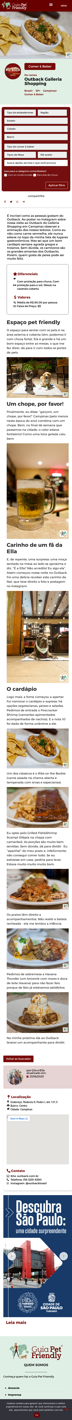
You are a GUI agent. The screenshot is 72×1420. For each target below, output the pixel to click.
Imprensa (14, 1394)
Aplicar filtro (56, 185)
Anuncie (14, 1388)
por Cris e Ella (35, 1070)
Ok (36, 1415)
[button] (51, 4)
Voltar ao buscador (18, 1058)
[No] (66, 1409)
